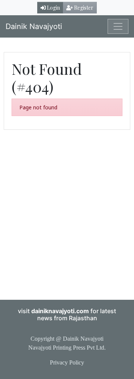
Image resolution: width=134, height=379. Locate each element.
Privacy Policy (67, 362)
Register (83, 7)
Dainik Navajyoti (34, 26)
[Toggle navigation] (118, 26)
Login (53, 7)
